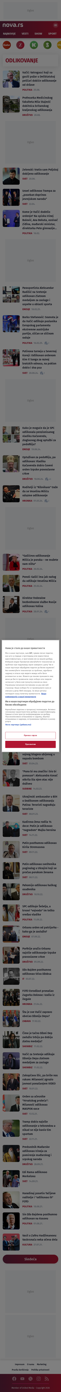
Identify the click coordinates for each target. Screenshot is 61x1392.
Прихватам (30, 744)
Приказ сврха (30, 735)
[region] (30, 696)
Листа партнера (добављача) (18, 724)
